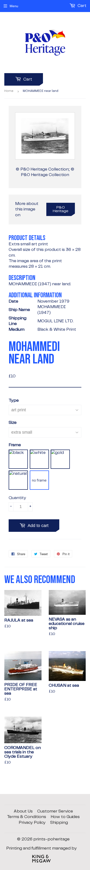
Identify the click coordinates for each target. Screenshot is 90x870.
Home (8, 91)
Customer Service (55, 811)
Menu (14, 6)
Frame (15, 445)
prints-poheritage (51, 839)
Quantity (17, 498)
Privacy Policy (32, 822)
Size (13, 422)
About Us (23, 811)
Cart (27, 79)
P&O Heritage (60, 209)
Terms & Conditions (26, 817)
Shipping (59, 822)
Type (14, 400)
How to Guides (65, 817)
